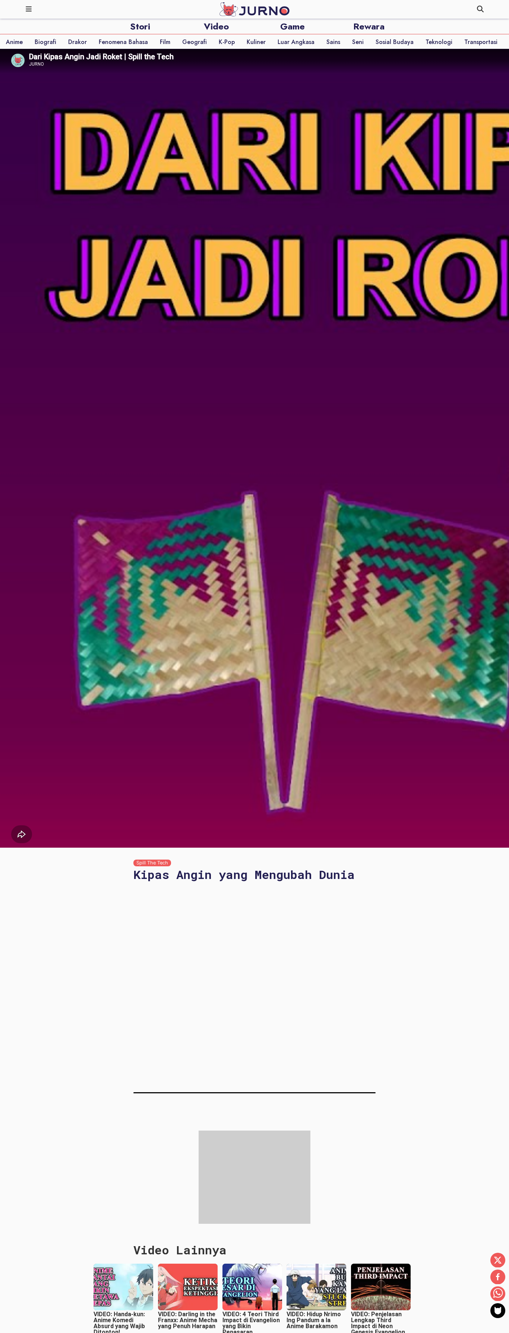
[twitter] (497, 1260)
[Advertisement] (254, 1134)
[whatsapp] (497, 1294)
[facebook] (497, 1277)
